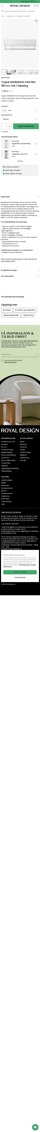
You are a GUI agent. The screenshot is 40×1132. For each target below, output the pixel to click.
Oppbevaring (24, 457)
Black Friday (5, 499)
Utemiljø (23, 460)
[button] (35, 6)
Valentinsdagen (6, 480)
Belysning (23, 444)
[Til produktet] (20, 144)
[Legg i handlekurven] (36, 144)
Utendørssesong (7, 488)
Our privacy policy (24, 565)
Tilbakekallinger (6, 471)
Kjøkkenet (23, 455)
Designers (4, 465)
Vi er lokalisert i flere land (9, 524)
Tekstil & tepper (25, 452)
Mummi (4, 491)
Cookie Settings (20, 577)
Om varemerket (7, 276)
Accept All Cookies (20, 572)
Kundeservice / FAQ (8, 441)
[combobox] (20, 110)
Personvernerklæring (8, 455)
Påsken (3, 482)
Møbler (22, 441)
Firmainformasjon (7, 449)
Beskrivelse (5, 197)
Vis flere (20, 161)
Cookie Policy (5, 463)
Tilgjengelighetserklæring (10, 468)
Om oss (4, 447)
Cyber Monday (6, 501)
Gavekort (4, 444)
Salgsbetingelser (7, 452)
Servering (23, 447)
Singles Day (5, 496)
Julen (3, 504)
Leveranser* (5, 457)
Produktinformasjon (9, 270)
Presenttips (5, 485)
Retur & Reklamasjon (8, 460)
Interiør (22, 449)
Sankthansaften (7, 493)
